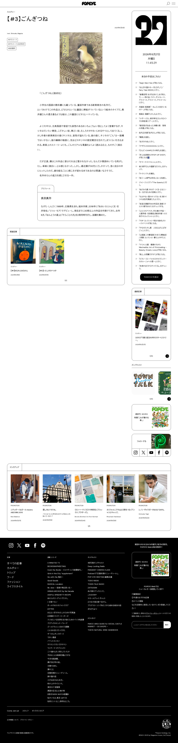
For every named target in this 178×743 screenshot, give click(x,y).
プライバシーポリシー (152, 613)
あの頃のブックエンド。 (96, 591)
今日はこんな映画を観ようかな (58, 655)
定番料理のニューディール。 (57, 673)
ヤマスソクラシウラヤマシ (57, 644)
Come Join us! (13, 711)
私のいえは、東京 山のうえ (57, 698)
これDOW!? (92, 595)
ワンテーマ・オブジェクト (56, 648)
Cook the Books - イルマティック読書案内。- (65, 570)
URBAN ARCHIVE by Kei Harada (60, 591)
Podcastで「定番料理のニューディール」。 (103, 573)
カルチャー (13, 568)
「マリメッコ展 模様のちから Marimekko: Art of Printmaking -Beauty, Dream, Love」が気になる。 (153, 247)
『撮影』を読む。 (144, 137)
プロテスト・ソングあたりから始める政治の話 (104, 605)
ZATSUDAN (92, 588)
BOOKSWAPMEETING (56, 566)
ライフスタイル (15, 586)
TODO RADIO (93, 580)
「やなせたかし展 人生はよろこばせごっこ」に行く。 (152, 229)
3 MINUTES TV (53, 563)
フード (10, 577)
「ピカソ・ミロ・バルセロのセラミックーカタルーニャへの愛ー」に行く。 (152, 260)
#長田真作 (11, 48)
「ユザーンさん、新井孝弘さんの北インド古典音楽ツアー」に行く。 (153, 119)
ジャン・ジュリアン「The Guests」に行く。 (153, 183)
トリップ (11, 572)
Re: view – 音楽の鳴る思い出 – (59, 588)
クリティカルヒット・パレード (57, 623)
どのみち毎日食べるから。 (97, 602)
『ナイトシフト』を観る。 (147, 173)
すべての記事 (14, 563)
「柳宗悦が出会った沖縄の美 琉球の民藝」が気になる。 (152, 126)
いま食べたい (52, 602)
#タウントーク (12, 40)
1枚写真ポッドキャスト (96, 563)
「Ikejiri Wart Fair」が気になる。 (151, 83)
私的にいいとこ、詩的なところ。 (58, 701)
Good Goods (52, 580)
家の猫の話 (51, 676)
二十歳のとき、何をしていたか (58, 652)
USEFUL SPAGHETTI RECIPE (59, 595)
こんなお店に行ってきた (56, 630)
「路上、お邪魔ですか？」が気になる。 (152, 254)
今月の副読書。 (53, 659)
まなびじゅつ (92, 609)
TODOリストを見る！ (151, 277)
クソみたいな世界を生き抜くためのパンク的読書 (65, 620)
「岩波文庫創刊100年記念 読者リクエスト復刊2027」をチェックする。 (152, 205)
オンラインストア (38, 711)
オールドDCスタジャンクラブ (58, 605)
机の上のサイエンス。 (55, 683)
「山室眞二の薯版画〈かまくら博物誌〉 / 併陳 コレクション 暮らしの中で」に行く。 (153, 237)
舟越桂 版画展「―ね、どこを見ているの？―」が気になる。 (153, 108)
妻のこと (50, 669)
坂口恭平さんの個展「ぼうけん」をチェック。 (153, 167)
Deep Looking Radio (96, 566)
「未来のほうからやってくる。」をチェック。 (152, 267)
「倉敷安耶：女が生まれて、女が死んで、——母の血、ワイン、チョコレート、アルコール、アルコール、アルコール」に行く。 (152, 98)
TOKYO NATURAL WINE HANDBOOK (103, 630)
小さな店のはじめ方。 (55, 680)
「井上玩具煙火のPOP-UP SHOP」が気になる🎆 (152, 156)
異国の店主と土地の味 (56, 691)
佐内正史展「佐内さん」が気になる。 (152, 133)
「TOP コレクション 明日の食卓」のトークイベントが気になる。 (152, 222)
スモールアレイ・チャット (96, 598)
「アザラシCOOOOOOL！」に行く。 (151, 146)
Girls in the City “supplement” (60, 573)
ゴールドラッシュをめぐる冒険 (58, 627)
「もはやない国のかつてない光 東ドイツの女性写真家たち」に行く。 (153, 197)
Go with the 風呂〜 (55, 577)
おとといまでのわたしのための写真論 (61, 612)
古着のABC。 (52, 666)
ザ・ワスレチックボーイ (55, 634)
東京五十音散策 (53, 687)
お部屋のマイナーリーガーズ (58, 616)
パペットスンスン (53, 641)
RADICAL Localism (55, 584)
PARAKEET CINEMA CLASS (99, 570)
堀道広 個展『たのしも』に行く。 (150, 114)
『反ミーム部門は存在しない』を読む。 (153, 178)
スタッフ (25, 711)
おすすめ (50, 609)
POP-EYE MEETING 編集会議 (100, 577)
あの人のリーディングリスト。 (57, 598)
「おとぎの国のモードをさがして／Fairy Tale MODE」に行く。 (151, 88)
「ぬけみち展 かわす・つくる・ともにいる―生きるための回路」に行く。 (152, 190)
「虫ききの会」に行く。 (147, 141)
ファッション (13, 581)
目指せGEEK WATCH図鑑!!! (58, 694)
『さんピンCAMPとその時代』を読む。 (152, 150)
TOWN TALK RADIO (96, 584)
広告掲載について (12, 720)
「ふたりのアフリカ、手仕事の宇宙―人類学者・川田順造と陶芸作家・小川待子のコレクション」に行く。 (153, 213)
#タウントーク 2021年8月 (16, 44)
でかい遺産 (51, 637)
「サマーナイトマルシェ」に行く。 (150, 162)
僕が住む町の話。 (54, 662)
